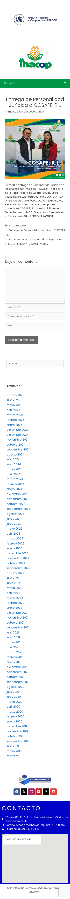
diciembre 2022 (17, 553)
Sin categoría (17, 225)
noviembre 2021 (17, 618)
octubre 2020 (16, 677)
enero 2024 (14, 489)
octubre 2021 (15, 623)
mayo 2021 (14, 642)
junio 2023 (14, 524)
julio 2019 (13, 746)
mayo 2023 (14, 529)
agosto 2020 (15, 687)
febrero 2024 (16, 484)
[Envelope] (53, 791)
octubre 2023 (16, 504)
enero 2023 (14, 548)
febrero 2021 (15, 657)
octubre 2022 (16, 563)
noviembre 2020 (18, 672)
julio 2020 (13, 692)
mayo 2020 (14, 702)
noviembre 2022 (18, 558)
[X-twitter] (24, 791)
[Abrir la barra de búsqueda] (65, 83)
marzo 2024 (15, 479)
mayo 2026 (14, 405)
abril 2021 (13, 647)
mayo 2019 (14, 751)
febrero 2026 (15, 420)
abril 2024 (13, 474)
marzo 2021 (14, 652)
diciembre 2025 (17, 430)
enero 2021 (14, 662)
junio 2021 (13, 637)
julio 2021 (13, 632)
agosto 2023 (15, 514)
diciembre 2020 (17, 667)
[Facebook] (17, 791)
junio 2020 (14, 697)
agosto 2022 (15, 573)
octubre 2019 (15, 736)
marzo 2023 (15, 538)
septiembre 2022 (18, 568)
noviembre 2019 (17, 731)
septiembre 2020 (18, 682)
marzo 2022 (15, 598)
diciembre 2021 (17, 613)
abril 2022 (13, 593)
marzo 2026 (15, 415)
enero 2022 (14, 608)
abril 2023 (13, 534)
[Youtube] (38, 791)
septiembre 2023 (18, 509)
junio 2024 (14, 464)
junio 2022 (14, 583)
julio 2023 (13, 519)
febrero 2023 (15, 543)
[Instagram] (31, 791)
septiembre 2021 (18, 627)
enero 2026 (14, 425)
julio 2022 (13, 578)
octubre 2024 (16, 445)
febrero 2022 (15, 603)
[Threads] (46, 791)
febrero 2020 (15, 716)
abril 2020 (13, 707)
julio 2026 (13, 400)
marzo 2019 (14, 756)
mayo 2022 (14, 588)
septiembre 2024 (18, 449)
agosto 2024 (15, 454)
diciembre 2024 (18, 435)
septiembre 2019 (18, 741)
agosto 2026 (15, 395)
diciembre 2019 (17, 726)
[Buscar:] (35, 363)
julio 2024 (13, 459)
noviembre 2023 (18, 499)
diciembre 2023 (17, 494)
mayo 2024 (15, 469)
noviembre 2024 (18, 440)
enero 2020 (14, 721)
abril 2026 (13, 410)
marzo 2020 (15, 712)
